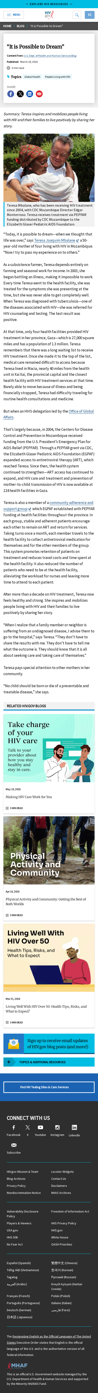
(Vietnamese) (23, 1270)
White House (59, 1237)
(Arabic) (17, 1284)
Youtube (40, 1135)
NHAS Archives (61, 1193)
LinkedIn (74, 1135)
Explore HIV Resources (49, 4)
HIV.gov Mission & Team (22, 1172)
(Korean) (62, 1270)
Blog (20, 26)
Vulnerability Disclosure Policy (23, 1213)
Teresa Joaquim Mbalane (54, 240)
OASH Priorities (61, 1244)
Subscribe (14, 1152)
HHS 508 (12, 1237)
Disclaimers (59, 1186)
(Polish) (60, 1296)
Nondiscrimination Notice (24, 1193)
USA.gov (12, 1230)
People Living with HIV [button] (57, 76)
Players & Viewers (19, 1223)
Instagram (57, 1135)
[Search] (77, 15)
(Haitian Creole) (66, 1286)
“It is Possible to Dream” (46, 26)
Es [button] (89, 15)
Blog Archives (16, 1179)
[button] (49, 799)
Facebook (14, 1135)
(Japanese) (19, 1317)
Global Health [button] (32, 77)
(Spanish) (19, 1263)
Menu (16, 15)
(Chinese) (64, 1263)
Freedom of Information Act (70, 1211)
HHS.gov (57, 1230)
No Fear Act (15, 1244)
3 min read (16, 808)
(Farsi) (60, 1310)
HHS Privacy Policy (63, 1223)
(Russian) (63, 1277)
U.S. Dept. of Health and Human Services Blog (50, 55)
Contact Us (58, 1179)
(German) (19, 1310)
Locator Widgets (62, 1172)
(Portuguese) (23, 1303)
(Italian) (61, 1303)
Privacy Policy (16, 1186)
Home (7, 26)
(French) (18, 1296)
